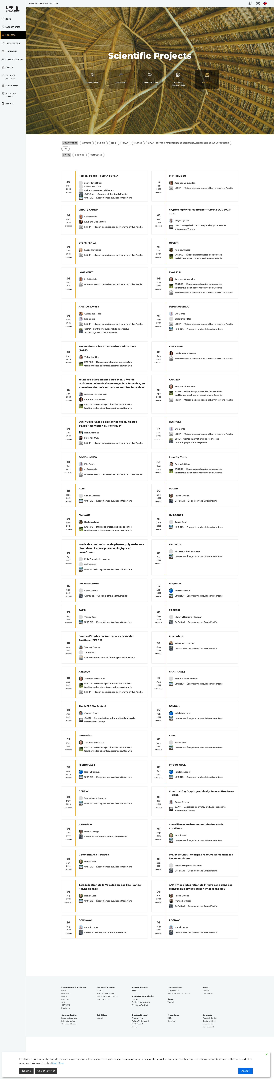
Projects (100, 990)
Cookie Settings (46, 1071)
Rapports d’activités (140, 1005)
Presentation (137, 1018)
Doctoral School (209, 1021)
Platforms (65, 1008)
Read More (57, 1063)
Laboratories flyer (68, 1021)
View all (135, 990)
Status (66, 155)
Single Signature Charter (107, 996)
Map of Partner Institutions (179, 993)
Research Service (209, 1018)
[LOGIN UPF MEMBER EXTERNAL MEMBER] (258, 3)
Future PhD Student (140, 1021)
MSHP (64, 990)
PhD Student (137, 1024)
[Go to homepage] (13, 9)
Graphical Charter (68, 1024)
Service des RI (208, 1027)
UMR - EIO (65, 993)
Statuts (135, 999)
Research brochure (69, 1018)
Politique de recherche (141, 1002)
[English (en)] (264, 3)
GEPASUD (65, 1005)
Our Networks (173, 990)
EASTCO (65, 999)
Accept (245, 1071)
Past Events (208, 993)
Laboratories (70, 143)
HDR (170, 1018)
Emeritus (171, 1021)
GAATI (64, 996)
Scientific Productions (105, 993)
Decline (26, 1071)
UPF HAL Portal (103, 999)
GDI (63, 1002)
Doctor (135, 1027)
